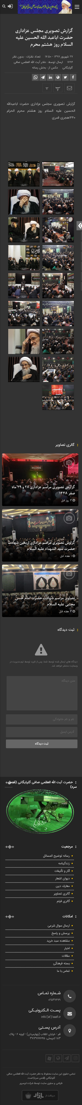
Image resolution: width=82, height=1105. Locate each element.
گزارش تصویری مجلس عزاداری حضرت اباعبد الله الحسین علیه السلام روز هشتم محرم (44, 37)
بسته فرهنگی (61, 963)
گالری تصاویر (62, 893)
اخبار (67, 948)
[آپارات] (49, 1058)
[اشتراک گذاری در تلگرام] (42, 77)
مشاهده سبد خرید (58, 941)
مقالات (66, 956)
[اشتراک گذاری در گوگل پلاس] (57, 77)
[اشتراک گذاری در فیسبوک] (72, 77)
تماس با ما (63, 971)
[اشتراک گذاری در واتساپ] (35, 77)
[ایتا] (58, 1058)
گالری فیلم (63, 901)
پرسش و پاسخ (60, 933)
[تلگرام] (67, 1058)
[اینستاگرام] (75, 1058)
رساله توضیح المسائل (56, 856)
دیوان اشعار (62, 878)
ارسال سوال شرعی (59, 926)
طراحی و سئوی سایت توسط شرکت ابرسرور (41, 1083)
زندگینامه (64, 863)
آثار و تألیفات (62, 871)
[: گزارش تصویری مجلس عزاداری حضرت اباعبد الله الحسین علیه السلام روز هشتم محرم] (69, 87)
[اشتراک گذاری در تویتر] (65, 77)
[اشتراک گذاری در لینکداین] (50, 77)
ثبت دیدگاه (42, 743)
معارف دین (63, 886)
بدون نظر (18, 56)
